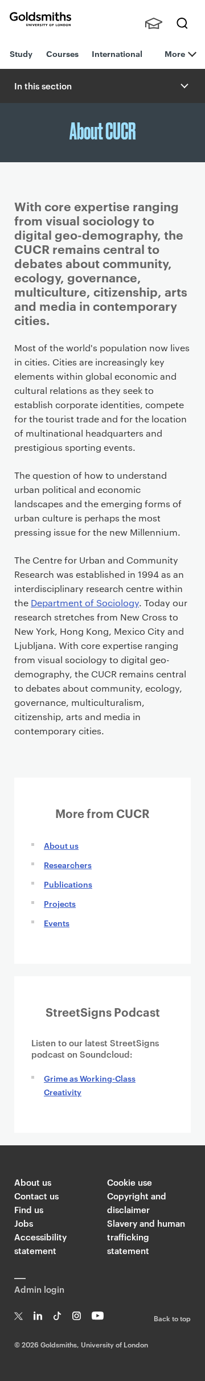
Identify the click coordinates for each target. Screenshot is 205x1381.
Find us (28, 1209)
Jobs (23, 1223)
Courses (62, 53)
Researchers (68, 864)
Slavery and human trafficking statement (146, 1236)
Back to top (172, 1318)
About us (61, 845)
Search (182, 23)
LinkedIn (38, 1316)
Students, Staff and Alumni (154, 23)
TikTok (57, 1316)
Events (56, 922)
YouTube (98, 1316)
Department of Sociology (85, 603)
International (117, 53)
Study (21, 53)
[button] (183, 86)
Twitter (18, 1316)
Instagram (76, 1316)
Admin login (39, 1289)
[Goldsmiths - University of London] (40, 19)
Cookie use (129, 1182)
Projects (60, 903)
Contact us (36, 1196)
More (175, 53)
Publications (68, 883)
